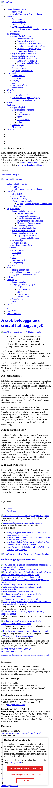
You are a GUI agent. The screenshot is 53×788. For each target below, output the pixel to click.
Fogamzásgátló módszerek (23, 36)
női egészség (17, 88)
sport (14, 83)
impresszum (4, 655)
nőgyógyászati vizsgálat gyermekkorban (34, 29)
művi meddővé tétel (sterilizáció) (31, 46)
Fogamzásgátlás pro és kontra (24, 58)
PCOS (20, 112)
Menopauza (17, 127)
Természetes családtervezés (29, 43)
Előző (9, 508)
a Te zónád (11, 73)
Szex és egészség (19, 24)
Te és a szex (17, 19)
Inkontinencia (23, 122)
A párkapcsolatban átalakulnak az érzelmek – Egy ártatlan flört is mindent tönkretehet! (28, 543)
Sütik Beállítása (25, 781)
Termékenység (18, 124)
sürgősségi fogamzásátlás (22, 70)
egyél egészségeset (20, 85)
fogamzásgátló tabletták (27, 51)
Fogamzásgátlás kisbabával (23, 56)
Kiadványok (12, 105)
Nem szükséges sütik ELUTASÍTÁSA (25, 774)
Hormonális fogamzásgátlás (29, 48)
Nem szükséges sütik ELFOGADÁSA (25, 768)
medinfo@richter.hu (9, 785)
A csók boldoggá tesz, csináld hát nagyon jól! (22, 323)
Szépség (15, 80)
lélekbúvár (16, 78)
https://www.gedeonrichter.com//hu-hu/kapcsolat (22, 733)
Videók (10, 102)
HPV (19, 117)
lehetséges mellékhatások (28, 63)
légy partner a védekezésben (24, 100)
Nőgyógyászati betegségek (23, 110)
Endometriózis (23, 115)
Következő (11, 511)
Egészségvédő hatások (27, 61)
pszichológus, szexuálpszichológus (27, 14)
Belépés (15, 175)
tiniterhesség (17, 31)
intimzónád (11, 17)
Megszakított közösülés (27, 41)
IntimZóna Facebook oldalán (30, 165)
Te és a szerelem (19, 21)
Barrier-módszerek (25, 39)
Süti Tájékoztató (15, 762)
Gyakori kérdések (19, 68)
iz (7, 309)
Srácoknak (11, 92)
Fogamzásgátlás (19, 107)
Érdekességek (18, 66)
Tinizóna (10, 129)
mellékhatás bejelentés (43, 655)
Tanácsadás (6, 175)
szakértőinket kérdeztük (17, 9)
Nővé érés (11, 90)
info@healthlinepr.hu (16, 704)
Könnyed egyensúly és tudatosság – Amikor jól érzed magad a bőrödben (27, 533)
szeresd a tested (18, 75)
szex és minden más (20, 95)
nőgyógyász (17, 12)
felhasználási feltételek (30, 655)
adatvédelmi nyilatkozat (15, 655)
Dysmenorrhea (23, 119)
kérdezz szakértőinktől (29, 162)
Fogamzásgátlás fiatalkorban (24, 53)
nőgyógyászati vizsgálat (22, 26)
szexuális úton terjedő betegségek (26, 97)
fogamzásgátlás (13, 34)
